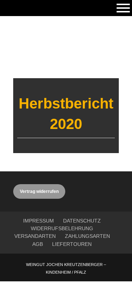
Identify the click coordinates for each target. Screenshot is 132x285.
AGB (37, 244)
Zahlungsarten (87, 236)
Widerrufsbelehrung (62, 228)
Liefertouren (72, 244)
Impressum (38, 221)
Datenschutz (82, 221)
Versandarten (35, 236)
